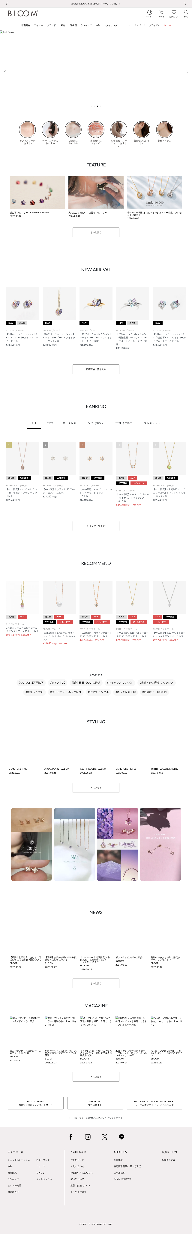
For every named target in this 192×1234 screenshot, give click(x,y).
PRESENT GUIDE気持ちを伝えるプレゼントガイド (35, 1103)
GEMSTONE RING (18, 769)
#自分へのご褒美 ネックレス (156, 683)
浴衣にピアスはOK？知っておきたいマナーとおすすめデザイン (166, 1053)
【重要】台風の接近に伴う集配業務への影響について (60, 958)
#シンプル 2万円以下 (31, 683)
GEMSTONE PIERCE (126, 769)
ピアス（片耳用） (124, 423)
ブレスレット (152, 423)
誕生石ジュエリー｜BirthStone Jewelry (29, 213)
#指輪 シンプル (35, 692)
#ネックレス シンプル (120, 683)
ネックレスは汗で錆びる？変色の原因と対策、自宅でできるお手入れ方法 (96, 1053)
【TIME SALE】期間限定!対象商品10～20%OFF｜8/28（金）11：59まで (95, 959)
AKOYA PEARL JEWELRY (56, 769)
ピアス (50, 423)
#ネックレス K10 (126, 692)
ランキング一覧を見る (96, 526)
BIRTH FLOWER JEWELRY (164, 769)
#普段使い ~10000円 (154, 692)
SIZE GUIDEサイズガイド (95, 1103)
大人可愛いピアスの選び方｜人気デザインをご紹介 (25, 1052)
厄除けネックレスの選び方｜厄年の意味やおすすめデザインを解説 (60, 1053)
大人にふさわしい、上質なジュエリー (87, 213)
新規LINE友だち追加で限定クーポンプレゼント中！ (165, 958)
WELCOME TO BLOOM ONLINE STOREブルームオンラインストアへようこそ (154, 1103)
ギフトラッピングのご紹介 (129, 957)
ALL (34, 423)
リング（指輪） (94, 423)
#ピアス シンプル (98, 692)
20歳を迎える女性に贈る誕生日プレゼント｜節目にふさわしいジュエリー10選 (131, 1053)
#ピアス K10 (57, 683)
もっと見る (96, 232)
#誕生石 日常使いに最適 (86, 683)
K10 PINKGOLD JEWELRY (93, 769)
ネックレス (69, 423)
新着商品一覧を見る (96, 369)
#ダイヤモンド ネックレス (65, 692)
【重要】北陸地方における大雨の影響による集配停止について (25, 958)
